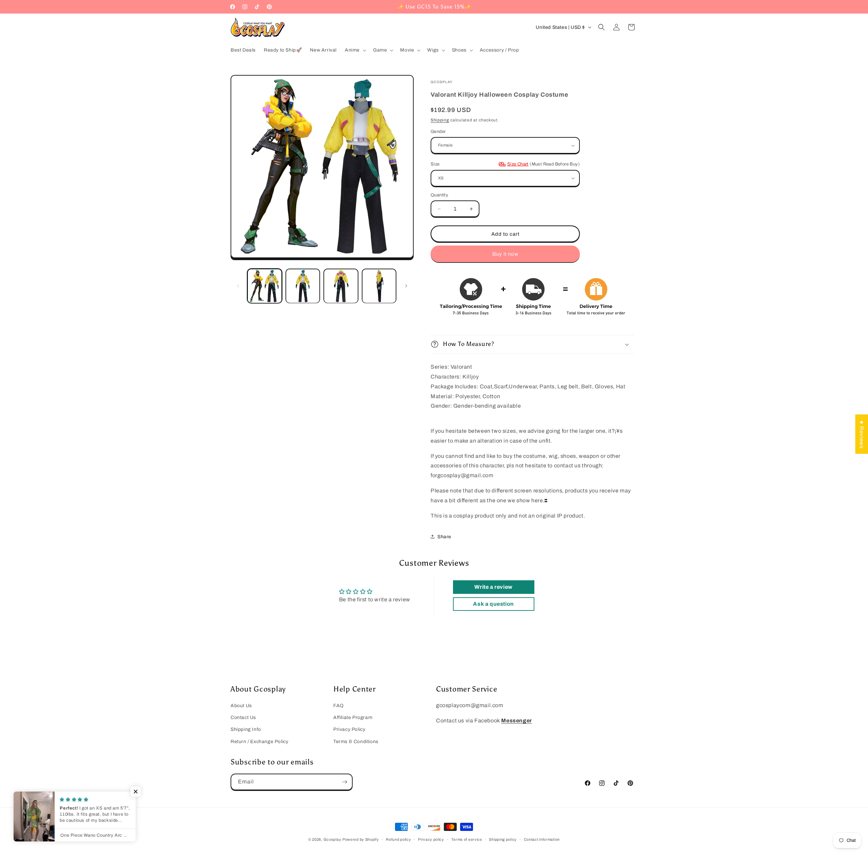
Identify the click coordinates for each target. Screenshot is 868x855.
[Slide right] (406, 285)
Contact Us (243, 717)
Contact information (542, 839)
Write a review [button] (493, 587)
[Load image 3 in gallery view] (340, 286)
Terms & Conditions (355, 741)
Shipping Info (246, 729)
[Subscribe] (344, 782)
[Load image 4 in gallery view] (379, 286)
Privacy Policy (349, 729)
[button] (355, 50)
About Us (241, 705)
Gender (438, 131)
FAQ (338, 705)
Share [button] (444, 536)
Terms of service (466, 839)
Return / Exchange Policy (259, 741)
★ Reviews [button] (862, 434)
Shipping (440, 120)
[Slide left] (238, 285)
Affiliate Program (352, 717)
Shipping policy (503, 839)
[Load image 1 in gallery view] (264, 286)
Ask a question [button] (493, 604)
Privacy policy (431, 839)
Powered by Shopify (360, 839)
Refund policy (398, 839)
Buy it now (505, 254)
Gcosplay (332, 839)
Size (505, 164)
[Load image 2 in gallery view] (302, 286)
